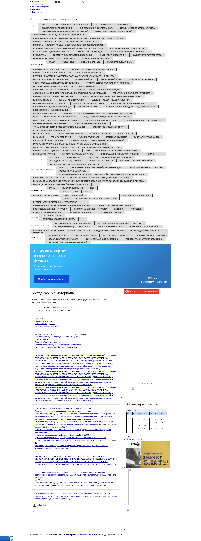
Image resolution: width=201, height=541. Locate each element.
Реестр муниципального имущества (131, 93)
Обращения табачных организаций (113, 31)
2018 (87, 191)
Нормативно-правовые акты (89, 103)
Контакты (36, 9)
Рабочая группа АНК (61, 137)
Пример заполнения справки (56, 307)
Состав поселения (88, 106)
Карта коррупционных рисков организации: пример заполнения (61, 334)
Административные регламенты (115, 205)
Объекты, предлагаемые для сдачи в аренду (56, 120)
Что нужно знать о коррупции (47, 326)
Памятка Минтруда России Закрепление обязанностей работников (63, 408)
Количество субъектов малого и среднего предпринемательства (98, 113)
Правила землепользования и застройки (108, 83)
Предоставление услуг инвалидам (73, 223)
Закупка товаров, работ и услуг (109, 127)
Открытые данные (90, 61)
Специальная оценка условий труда (52, 106)
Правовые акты (37, 190)
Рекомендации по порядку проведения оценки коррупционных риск (63, 411)
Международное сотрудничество (137, 28)
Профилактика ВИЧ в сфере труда (127, 48)
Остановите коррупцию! (45, 323)
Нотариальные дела (100, 133)
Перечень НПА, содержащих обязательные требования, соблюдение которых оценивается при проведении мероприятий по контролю (98, 231)
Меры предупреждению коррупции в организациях (56, 336)
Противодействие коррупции (48, 140)
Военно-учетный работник (96, 58)
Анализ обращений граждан (150, 235)
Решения (118, 209)
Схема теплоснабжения (140, 79)
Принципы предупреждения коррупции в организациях (58, 344)
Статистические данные (70, 133)
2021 (92, 187)
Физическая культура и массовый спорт (54, 58)
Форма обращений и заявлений (102, 239)
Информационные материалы (101, 120)
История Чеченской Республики (111, 24)
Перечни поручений (72, 187)
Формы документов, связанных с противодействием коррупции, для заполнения (101, 174)
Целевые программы (44, 154)
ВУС (43, 24)
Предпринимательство (45, 113)
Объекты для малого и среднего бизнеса (54, 116)
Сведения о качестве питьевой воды (72, 55)
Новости (35, 1)
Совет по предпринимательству (50, 130)
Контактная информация (71, 99)
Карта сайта (37, 12)
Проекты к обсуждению (45, 195)
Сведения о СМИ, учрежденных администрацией (130, 106)
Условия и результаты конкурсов (128, 103)
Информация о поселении (112, 55)
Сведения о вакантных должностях (110, 99)
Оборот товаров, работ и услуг (91, 123)
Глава (52, 61)
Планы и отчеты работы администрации (92, 69)
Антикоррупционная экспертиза (145, 167)
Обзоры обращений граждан (63, 239)
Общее (33, 27)
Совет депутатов (38, 159)
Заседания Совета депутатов (65, 160)
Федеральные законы (110, 212)
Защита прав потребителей (147, 55)
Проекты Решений (74, 195)
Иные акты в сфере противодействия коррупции (96, 167)
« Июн (128, 436)
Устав (52, 187)
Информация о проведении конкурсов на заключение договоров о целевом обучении (78, 38)
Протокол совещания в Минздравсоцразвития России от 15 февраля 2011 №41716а (70, 437)
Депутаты (55, 157)
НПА (61, 167)
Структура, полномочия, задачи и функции (97, 89)
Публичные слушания (80, 212)
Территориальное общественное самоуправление (59, 34)
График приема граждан (115, 235)
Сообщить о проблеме (51, 279)
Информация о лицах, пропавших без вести (56, 150)
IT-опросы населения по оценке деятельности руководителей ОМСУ (68, 45)
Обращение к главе (86, 235)
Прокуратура (39, 55)
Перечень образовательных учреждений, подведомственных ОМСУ (68, 48)
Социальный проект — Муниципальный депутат (75, 164)
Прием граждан (37, 238)
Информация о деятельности (48, 69)
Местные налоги (41, 133)
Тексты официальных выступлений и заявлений (111, 150)
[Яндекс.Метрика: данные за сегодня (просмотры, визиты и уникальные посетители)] (134, 439)
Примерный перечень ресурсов (48, 342)
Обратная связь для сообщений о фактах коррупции (60, 184)
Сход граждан (125, 133)
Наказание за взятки (43, 321)
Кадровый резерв (42, 99)
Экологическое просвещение (57, 28)
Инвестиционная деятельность (96, 28)
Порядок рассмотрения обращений (144, 239)
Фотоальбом (37, 4)
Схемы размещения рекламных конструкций (65, 31)
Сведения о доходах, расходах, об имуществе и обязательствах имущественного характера (81, 177)
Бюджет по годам (52, 215)
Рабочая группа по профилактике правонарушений (97, 140)
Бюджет (34, 218)
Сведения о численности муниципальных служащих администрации (69, 93)
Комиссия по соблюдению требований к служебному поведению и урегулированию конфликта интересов (88, 181)
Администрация (37, 64)
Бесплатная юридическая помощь (51, 51)
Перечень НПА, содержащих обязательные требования (62, 205)
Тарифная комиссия (116, 137)
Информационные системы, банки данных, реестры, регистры (66, 41)
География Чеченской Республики (70, 24)
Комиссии (38, 137)
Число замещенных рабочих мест (50, 123)
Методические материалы (72, 171)
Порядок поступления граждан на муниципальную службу (111, 96)
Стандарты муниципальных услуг (72, 226)
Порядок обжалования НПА (47, 212)
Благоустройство (84, 79)
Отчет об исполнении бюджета (59, 219)
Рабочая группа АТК (89, 137)
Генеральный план (111, 79)
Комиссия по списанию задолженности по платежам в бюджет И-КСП (69, 143)
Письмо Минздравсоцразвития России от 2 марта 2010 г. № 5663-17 (63, 435)
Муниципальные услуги (40, 225)
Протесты (136, 209)
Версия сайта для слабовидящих (143, 291)
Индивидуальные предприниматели (143, 120)
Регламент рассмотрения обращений (68, 242)
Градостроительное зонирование (50, 79)
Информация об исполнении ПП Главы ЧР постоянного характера (67, 72)
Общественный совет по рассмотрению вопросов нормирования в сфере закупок (76, 147)
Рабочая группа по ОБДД (147, 137)
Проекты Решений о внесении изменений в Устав (90, 198)
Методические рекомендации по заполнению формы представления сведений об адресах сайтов (76, 413)
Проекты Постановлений (136, 195)
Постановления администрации (50, 209)
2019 (76, 191)
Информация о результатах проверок (120, 154)
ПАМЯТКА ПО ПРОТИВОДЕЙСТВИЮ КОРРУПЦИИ (56, 347)
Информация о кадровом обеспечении (53, 96)
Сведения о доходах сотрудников (51, 89)
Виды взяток (40, 318)
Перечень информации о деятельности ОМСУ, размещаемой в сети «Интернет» (73, 76)
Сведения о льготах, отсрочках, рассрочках (106, 116)
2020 (64, 191)
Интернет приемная (59, 235)
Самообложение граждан (90, 51)
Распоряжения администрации (90, 209)
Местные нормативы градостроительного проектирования (64, 86)
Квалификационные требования (50, 103)
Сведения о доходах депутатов (136, 160)
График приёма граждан (100, 160)
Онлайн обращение (40, 6)
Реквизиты (68, 61)
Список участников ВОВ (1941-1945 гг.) (130, 51)
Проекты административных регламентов (55, 202)
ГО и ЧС (150, 154)
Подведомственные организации (51, 110)
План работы (74, 157)
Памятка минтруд (42, 339)
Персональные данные (119, 61)
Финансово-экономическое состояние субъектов (59, 127)
